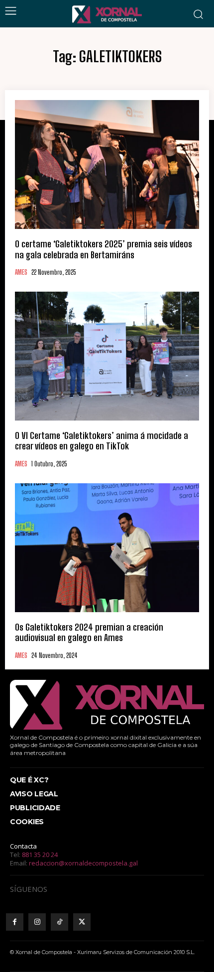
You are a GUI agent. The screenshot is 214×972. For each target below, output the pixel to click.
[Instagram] (37, 922)
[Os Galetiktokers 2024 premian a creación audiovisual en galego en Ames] (107, 547)
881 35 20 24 (40, 854)
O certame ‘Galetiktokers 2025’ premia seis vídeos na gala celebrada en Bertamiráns (103, 249)
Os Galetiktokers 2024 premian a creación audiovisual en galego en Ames (89, 633)
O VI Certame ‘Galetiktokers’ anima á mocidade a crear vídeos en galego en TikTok (101, 441)
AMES (21, 272)
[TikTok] (59, 922)
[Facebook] (14, 922)
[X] (82, 922)
